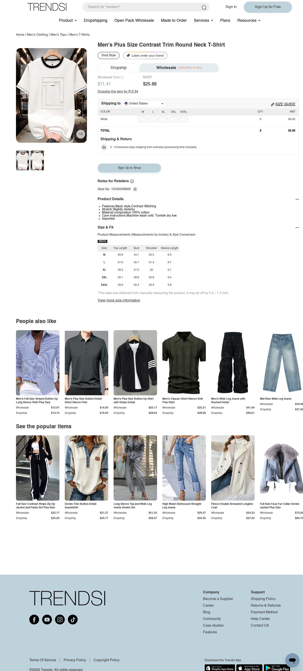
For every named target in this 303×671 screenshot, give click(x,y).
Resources (246, 21)
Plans (225, 21)
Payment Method (264, 612)
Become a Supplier (218, 599)
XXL (173, 112)
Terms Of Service (42, 660)
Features (210, 632)
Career (208, 606)
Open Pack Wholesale (134, 21)
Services (201, 21)
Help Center (260, 619)
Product (66, 21)
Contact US (260, 626)
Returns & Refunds (266, 606)
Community (212, 619)
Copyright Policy (107, 660)
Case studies (213, 626)
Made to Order (174, 21)
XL (163, 112)
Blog (206, 612)
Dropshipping (95, 21)
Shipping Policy (263, 599)
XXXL (183, 112)
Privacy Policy (75, 660)
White (103, 119)
